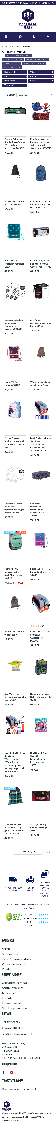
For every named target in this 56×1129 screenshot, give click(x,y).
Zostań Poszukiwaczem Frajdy (16, 959)
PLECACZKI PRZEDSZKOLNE (37, 59)
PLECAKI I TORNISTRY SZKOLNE (19, 56)
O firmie (6, 949)
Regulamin (7, 998)
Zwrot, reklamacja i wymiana (15, 982)
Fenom (16, 1120)
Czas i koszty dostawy (12, 988)
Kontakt (6, 969)
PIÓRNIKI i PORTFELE (12, 63)
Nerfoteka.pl (29, 1089)
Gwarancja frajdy (10, 954)
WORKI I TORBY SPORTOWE (33, 63)
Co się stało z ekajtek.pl (13, 964)
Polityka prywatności (12, 1003)
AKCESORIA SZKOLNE (12, 67)
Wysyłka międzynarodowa (14, 1008)
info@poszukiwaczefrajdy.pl (14, 1117)
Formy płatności (9, 993)
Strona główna (7, 46)
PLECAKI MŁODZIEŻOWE (13, 59)
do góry (46, 852)
